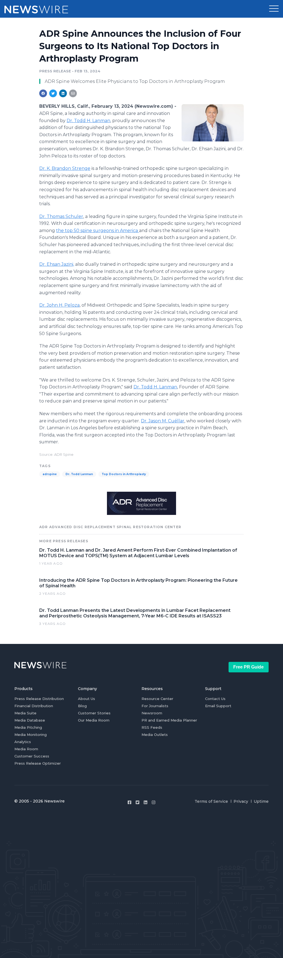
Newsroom (152, 713)
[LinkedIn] (145, 802)
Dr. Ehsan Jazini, (56, 264)
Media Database (29, 720)
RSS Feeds (152, 727)
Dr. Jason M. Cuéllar (162, 420)
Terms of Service (211, 801)
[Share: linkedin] (63, 93)
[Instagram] (153, 802)
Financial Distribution (33, 706)
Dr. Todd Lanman (79, 474)
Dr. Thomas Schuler (61, 216)
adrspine (50, 474)
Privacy (241, 801)
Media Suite (25, 713)
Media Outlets (155, 734)
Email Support (218, 706)
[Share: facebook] (43, 93)
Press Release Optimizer (37, 763)
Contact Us (215, 698)
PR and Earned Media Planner (169, 720)
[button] (274, 8)
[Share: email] (73, 93)
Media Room (26, 749)
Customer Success (31, 756)
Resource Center (157, 698)
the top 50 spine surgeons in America (97, 230)
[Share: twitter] (53, 93)
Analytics (22, 741)
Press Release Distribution (39, 698)
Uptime (261, 801)
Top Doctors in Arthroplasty (124, 474)
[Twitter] (137, 802)
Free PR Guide (248, 667)
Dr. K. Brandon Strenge (64, 168)
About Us (86, 698)
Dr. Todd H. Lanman (88, 120)
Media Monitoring (30, 734)
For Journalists (155, 706)
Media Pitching (28, 727)
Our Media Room (93, 720)
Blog (82, 706)
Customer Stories (94, 713)
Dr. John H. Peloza (59, 305)
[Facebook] (129, 802)
